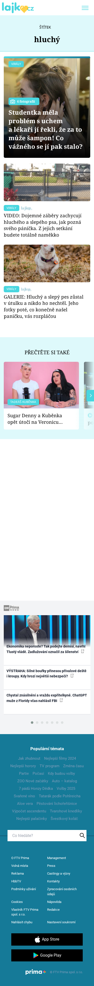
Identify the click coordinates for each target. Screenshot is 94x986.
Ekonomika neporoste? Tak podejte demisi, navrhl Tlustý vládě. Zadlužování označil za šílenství (46, 649)
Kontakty (53, 881)
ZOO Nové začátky (32, 781)
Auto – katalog (64, 781)
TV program (49, 766)
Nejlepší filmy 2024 (60, 758)
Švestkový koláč (64, 818)
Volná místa (19, 866)
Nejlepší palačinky (31, 818)
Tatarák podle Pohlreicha (59, 796)
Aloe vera (25, 803)
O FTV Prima (20, 858)
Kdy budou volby (61, 773)
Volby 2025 (66, 788)
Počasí (38, 773)
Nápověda (54, 902)
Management (56, 858)
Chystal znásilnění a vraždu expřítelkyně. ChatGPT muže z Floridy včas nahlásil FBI (47, 697)
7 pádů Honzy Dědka (36, 788)
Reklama (17, 873)
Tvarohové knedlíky (66, 811)
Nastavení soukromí (61, 922)
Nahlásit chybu (21, 922)
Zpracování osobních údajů (62, 891)
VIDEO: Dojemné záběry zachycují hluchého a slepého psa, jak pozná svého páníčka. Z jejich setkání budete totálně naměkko (42, 225)
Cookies (17, 902)
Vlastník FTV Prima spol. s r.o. (24, 912)
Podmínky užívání (23, 889)
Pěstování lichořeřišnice (57, 803)
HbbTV (16, 881)
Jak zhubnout (29, 758)
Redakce (53, 909)
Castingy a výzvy (58, 873)
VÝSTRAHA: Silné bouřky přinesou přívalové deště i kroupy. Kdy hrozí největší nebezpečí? (46, 673)
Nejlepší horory (23, 766)
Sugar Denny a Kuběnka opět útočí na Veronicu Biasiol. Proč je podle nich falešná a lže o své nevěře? (37, 419)
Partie (24, 773)
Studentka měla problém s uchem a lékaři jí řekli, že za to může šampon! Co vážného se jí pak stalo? (46, 129)
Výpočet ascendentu (29, 811)
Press (51, 866)
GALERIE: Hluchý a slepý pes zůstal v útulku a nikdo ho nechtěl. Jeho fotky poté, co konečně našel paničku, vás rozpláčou (43, 306)
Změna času (73, 766)
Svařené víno (24, 796)
